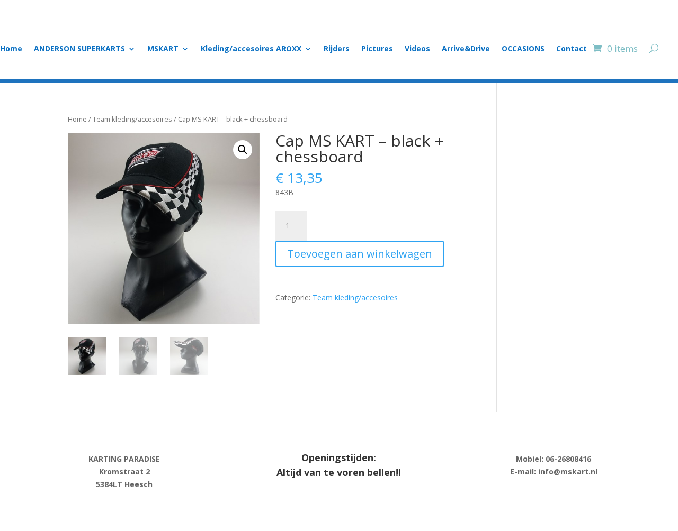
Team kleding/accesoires (132, 119)
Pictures (377, 49)
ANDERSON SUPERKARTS (79, 49)
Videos (417, 49)
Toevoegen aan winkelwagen (359, 253)
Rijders (337, 49)
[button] (242, 149)
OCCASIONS (523, 49)
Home (11, 49)
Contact (571, 49)
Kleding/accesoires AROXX (251, 49)
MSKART (163, 49)
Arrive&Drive (466, 49)
